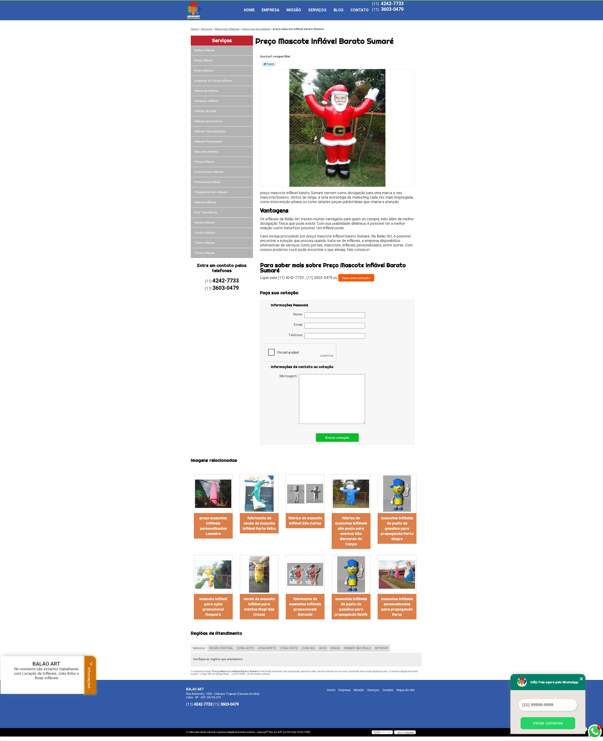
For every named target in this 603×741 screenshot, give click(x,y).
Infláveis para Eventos (208, 121)
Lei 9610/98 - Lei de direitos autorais (251, 674)
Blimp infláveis (203, 60)
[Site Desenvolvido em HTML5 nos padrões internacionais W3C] (382, 732)
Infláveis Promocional (208, 141)
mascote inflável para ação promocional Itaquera (213, 607)
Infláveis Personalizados (210, 131)
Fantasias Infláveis (206, 101)
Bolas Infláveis (203, 70)
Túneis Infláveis (204, 253)
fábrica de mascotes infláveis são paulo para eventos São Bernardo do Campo (351, 531)
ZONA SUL (308, 648)
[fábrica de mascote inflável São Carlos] (305, 493)
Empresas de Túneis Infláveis (213, 80)
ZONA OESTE (289, 648)
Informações (89, 677)
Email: (299, 325)
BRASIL (335, 648)
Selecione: (199, 648)
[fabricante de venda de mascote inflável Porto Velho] (259, 493)
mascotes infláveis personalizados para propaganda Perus (397, 607)
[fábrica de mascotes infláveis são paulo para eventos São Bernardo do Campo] (351, 493)
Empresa (270, 10)
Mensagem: (289, 376)
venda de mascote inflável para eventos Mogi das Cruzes (259, 607)
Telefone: (296, 335)
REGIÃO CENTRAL (221, 648)
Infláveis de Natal (205, 111)
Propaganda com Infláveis (211, 192)
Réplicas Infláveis (205, 202)
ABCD (323, 648)
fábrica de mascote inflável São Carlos (305, 520)
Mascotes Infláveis (206, 151)
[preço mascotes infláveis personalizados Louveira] (213, 493)
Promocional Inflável (207, 182)
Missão (293, 10)
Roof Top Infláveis (205, 212)
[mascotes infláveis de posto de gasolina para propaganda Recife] (351, 574)
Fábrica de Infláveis (206, 91)
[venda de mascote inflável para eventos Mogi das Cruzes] (259, 574)
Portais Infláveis (204, 162)
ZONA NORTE (267, 648)
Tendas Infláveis (205, 232)
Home (249, 10)
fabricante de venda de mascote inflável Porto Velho (259, 523)
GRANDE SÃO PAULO (357, 648)
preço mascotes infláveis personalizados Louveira (213, 526)
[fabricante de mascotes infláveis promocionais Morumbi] (305, 574)
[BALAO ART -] (213, 10)
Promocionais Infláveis (209, 172)
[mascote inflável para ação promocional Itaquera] (213, 574)
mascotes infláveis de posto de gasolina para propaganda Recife (350, 607)
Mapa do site (406, 690)
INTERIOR (381, 648)
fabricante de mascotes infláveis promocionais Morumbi (305, 607)
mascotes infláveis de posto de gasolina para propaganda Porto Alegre (397, 528)
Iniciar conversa (548, 723)
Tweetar (268, 63)
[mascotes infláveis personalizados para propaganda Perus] (397, 574)
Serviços (317, 10)
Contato (359, 10)
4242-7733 (392, 3)
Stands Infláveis (204, 222)
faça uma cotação (356, 278)
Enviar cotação (337, 437)
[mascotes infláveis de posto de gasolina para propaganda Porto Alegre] (397, 493)
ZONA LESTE (245, 648)
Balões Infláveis (204, 50)
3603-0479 (392, 9)
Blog (338, 10)
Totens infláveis (204, 243)
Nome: (298, 314)
